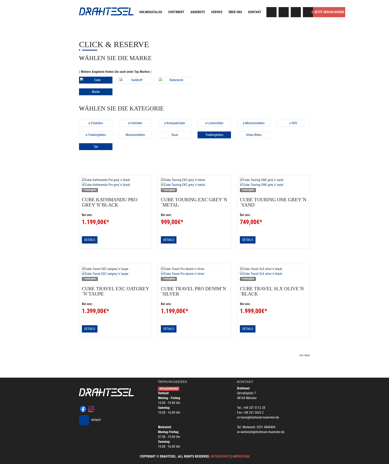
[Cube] (95, 80)
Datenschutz (221, 456)
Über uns (235, 12)
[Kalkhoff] (135, 80)
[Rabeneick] (174, 80)
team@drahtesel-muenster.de (259, 417)
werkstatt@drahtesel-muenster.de (262, 432)
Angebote (197, 12)
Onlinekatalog (150, 12)
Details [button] (89, 240)
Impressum (241, 456)
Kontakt (254, 12)
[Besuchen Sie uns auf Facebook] (271, 12)
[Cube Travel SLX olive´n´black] (273, 273)
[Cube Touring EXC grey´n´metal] (194, 184)
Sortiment (176, 12)
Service (216, 12)
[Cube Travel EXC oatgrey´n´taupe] (115, 273)
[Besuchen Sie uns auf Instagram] (284, 12)
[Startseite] (106, 11)
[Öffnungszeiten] (308, 12)
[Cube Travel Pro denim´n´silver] (194, 273)
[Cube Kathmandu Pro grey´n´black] (115, 184)
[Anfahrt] (296, 12)
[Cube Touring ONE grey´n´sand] (273, 184)
